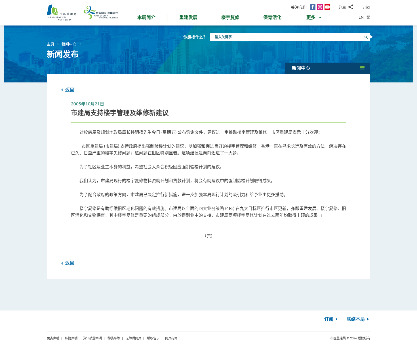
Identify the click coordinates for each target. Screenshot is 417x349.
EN (361, 17)
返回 (69, 90)
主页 (50, 43)
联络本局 (356, 319)
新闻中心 (69, 43)
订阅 (366, 7)
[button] (314, 19)
